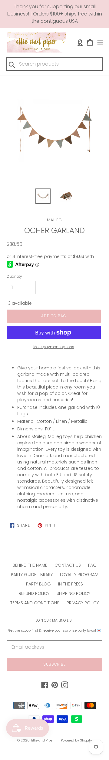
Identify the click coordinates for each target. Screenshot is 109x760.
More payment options (53, 346)
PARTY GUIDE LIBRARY (32, 575)
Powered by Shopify (76, 740)
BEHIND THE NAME (29, 565)
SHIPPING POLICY (73, 593)
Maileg (54, 219)
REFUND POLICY (34, 593)
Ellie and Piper (42, 740)
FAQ (92, 565)
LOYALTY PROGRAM (79, 575)
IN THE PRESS (70, 584)
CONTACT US (67, 565)
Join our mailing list (54, 620)
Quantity (14, 276)
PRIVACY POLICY (83, 603)
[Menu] (100, 42)
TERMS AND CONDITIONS (34, 603)
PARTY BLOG (38, 584)
